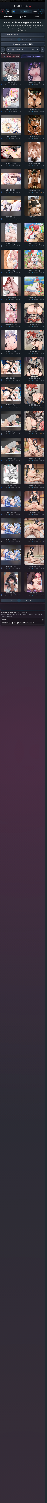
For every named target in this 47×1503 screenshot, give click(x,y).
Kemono (40, 1)
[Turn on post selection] (2, 49)
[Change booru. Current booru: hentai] (13, 11)
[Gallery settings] (43, 49)
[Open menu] (2, 11)
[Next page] (30, 39)
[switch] (23, 44)
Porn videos (4, 1)
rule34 (22, 6)
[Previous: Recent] (9, 49)
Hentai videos (15, 1)
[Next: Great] (37, 49)
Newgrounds (25, 1)
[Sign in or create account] (42, 11)
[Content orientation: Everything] (7, 11)
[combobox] (37, 11)
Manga (33, 1)
